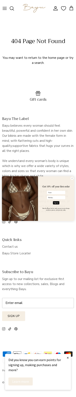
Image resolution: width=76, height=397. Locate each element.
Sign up (56, 203)
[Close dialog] (72, 178)
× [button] (68, 357)
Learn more (20, 381)
